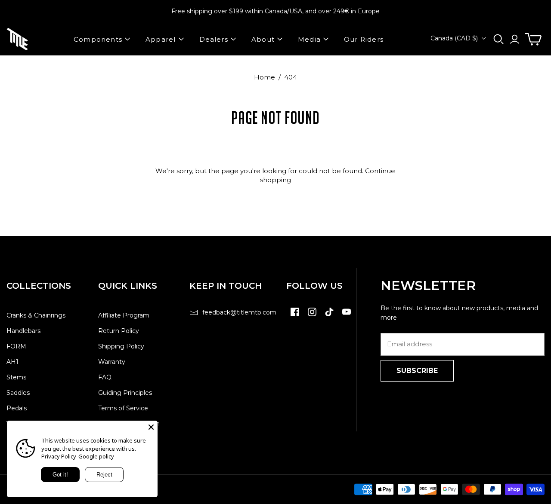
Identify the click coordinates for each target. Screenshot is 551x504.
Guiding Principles (125, 393)
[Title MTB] (17, 39)
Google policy (96, 456)
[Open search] (498, 39)
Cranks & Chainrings (35, 315)
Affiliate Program (123, 315)
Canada (454, 38)
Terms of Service (123, 408)
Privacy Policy (58, 456)
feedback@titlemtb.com (239, 312)
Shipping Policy (121, 346)
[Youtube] (346, 316)
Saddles (18, 393)
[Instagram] (312, 316)
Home (264, 77)
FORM (16, 346)
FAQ (104, 377)
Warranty (111, 362)
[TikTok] (329, 316)
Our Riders (364, 39)
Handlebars (23, 331)
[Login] (514, 39)
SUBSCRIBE (417, 371)
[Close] (151, 427)
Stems (16, 377)
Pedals (16, 408)
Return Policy (118, 331)
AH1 (12, 362)
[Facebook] (294, 316)
